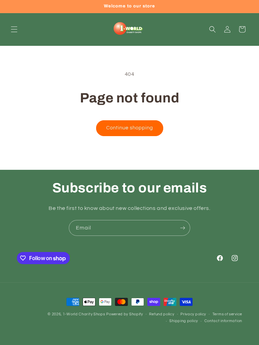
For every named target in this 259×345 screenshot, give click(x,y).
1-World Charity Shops (84, 314)
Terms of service (227, 314)
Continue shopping (129, 127)
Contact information (223, 321)
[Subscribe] (182, 228)
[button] (14, 29)
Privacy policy (193, 314)
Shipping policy (183, 321)
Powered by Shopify (124, 314)
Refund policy (161, 314)
